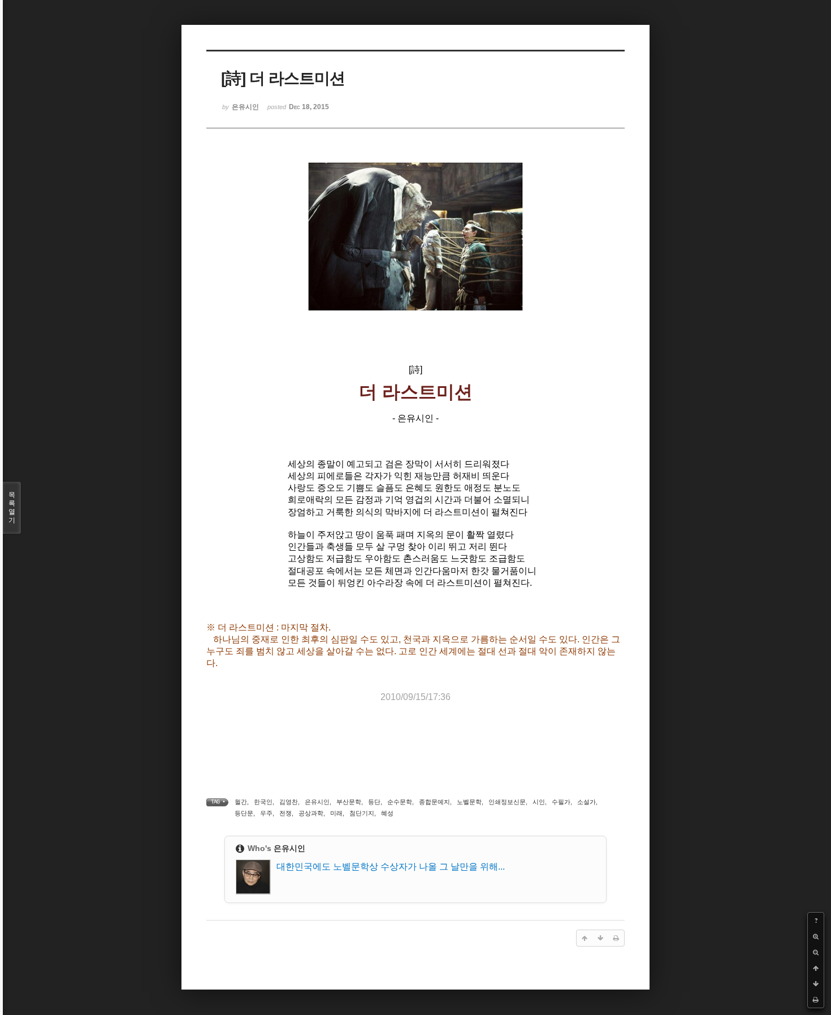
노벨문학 (469, 801)
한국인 (263, 801)
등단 (374, 801)
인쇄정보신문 (507, 801)
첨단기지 (361, 813)
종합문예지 (434, 801)
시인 (539, 801)
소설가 (586, 801)
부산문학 (348, 801)
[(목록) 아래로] (816, 984)
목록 (11, 507)
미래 (336, 813)
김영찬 (288, 801)
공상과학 (310, 813)
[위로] (816, 968)
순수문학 (399, 801)
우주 (266, 813)
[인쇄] (816, 1000)
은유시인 (317, 801)
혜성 (387, 813)
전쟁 (285, 813)
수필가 (561, 801)
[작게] (816, 952)
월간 (241, 801)
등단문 (244, 813)
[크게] (816, 936)
